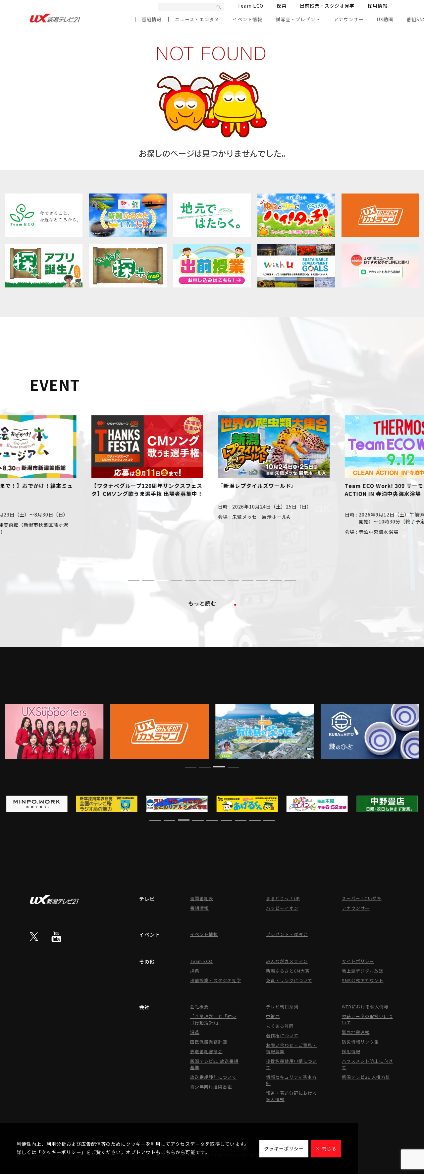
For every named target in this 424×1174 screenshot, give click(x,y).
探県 (282, 5)
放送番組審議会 (206, 1051)
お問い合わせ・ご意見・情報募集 (291, 1048)
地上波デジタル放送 (363, 971)
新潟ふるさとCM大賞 (288, 971)
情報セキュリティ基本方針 (291, 1080)
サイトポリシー (358, 961)
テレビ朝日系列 (282, 1006)
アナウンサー (348, 19)
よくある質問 (280, 1026)
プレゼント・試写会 (287, 934)
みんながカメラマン (287, 961)
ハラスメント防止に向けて (367, 1064)
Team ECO (250, 5)
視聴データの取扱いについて (367, 1019)
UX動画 (385, 19)
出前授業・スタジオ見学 (327, 5)
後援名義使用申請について (291, 1064)
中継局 (273, 1016)
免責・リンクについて (289, 980)
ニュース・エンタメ (197, 19)
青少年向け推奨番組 (211, 1086)
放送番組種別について (213, 1077)
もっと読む (202, 603)
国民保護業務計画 (208, 1042)
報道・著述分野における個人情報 (291, 1096)
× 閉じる (326, 1148)
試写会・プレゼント (298, 19)
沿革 (194, 1032)
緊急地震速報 (356, 1032)
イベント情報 (247, 19)
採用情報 (378, 5)
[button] (133, 580)
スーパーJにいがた (362, 898)
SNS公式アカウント (363, 980)
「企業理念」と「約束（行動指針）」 (213, 1019)
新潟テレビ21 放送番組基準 (214, 1064)
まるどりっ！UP (283, 898)
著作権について (282, 1035)
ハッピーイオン (282, 908)
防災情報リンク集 (360, 1042)
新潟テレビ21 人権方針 (366, 1077)
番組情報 (152, 19)
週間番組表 (201, 898)
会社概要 (199, 1006)
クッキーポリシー (284, 1148)
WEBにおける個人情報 (365, 1006)
